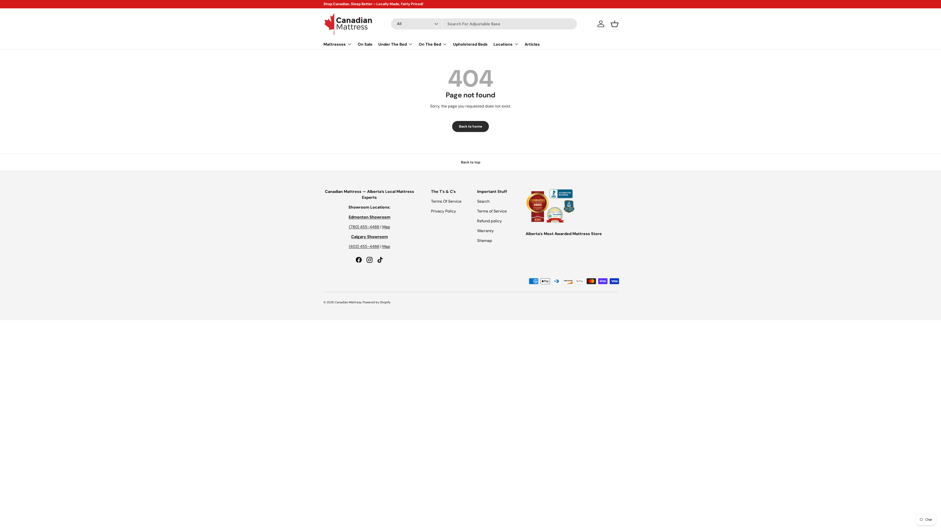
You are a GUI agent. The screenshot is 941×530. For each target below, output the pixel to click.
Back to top (470, 162)
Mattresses (334, 44)
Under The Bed (392, 44)
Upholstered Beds (470, 44)
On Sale (365, 44)
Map (386, 226)
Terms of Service (492, 211)
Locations (503, 44)
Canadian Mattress (348, 302)
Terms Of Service (446, 201)
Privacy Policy (443, 211)
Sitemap (484, 240)
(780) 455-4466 (364, 226)
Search (483, 201)
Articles (532, 44)
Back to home (470, 126)
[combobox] (484, 23)
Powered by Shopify (377, 302)
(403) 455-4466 (364, 246)
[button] (614, 23)
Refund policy (489, 221)
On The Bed (430, 44)
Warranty (485, 230)
